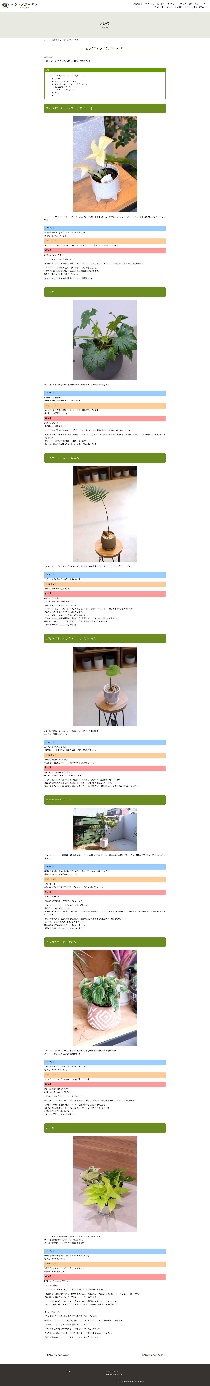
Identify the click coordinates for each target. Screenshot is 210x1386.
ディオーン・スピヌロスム (65, 81)
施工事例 (160, 4)
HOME (68, 1371)
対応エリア (171, 4)
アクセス (182, 4)
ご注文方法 (137, 4)
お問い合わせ (194, 4)
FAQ (204, 4)
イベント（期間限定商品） (195, 7)
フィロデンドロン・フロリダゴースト (70, 76)
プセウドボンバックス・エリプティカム (71, 84)
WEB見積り (149, 4)
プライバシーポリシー (112, 1371)
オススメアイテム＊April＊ (152, 1355)
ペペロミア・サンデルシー (65, 90)
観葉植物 (178, 7)
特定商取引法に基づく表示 (114, 1374)
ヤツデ (57, 79)
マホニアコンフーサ (63, 87)
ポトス (57, 93)
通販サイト (159, 7)
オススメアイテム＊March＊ (58, 1355)
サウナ (169, 7)
